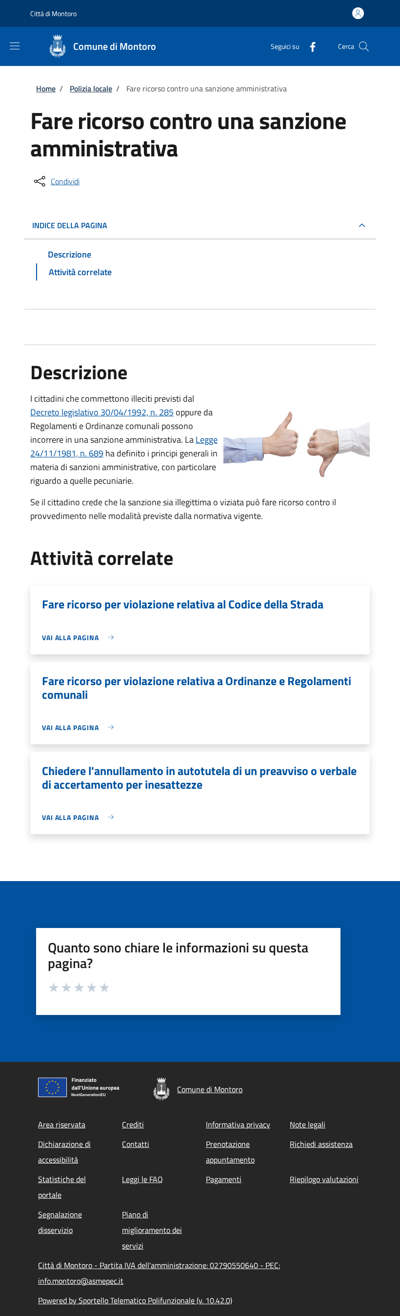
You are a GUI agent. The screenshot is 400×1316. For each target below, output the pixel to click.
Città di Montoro (53, 13)
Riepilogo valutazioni (324, 1179)
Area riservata (61, 1124)
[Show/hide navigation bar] (14, 46)
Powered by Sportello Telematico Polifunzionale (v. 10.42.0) (135, 1300)
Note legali (307, 1124)
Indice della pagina (69, 225)
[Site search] (364, 46)
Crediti (133, 1124)
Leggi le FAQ (142, 1179)
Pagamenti (223, 1179)
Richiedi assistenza (321, 1144)
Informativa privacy (238, 1124)
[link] (80, 637)
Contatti (135, 1144)
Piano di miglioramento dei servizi (152, 1229)
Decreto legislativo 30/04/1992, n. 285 (102, 412)
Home (46, 88)
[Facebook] (309, 46)
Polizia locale (91, 88)
